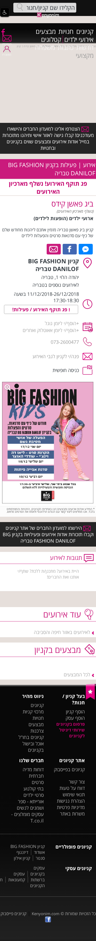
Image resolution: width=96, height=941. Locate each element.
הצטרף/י (6, 44)
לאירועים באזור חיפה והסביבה (62, 632)
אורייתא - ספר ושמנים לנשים (30, 804)
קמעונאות (16, 880)
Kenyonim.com (45, 913)
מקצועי (85, 55)
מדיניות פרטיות (71, 807)
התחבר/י (6, 54)
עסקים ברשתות (29, 877)
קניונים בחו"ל (31, 737)
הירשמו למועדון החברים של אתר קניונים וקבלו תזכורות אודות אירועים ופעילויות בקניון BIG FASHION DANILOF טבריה (48, 534)
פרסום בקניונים (70, 724)
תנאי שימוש (74, 794)
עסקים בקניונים (37, 871)
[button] (4, 12)
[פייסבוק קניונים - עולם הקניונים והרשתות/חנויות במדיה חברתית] (2, 32)
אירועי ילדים (79, 39)
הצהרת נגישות (71, 801)
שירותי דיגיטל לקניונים (72, 733)
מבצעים (46, 31)
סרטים (38, 782)
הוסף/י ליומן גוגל (60, 323)
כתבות (66, 47)
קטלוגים (51, 39)
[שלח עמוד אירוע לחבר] (54, 248)
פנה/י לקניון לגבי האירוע (56, 356)
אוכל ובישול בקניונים (33, 746)
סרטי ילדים (33, 795)
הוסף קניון (75, 711)
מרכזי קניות (33, 711)
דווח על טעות (72, 788)
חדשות (85, 47)
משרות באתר (72, 813)
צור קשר (77, 781)
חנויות (66, 31)
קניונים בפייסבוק (69, 769)
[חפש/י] (20, 7)
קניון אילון (22, 858)
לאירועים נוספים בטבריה (56, 285)
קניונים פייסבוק (13, 913)
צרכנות (37, 731)
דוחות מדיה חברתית (33, 772)
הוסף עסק (75, 718)
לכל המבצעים (77, 674)
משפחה (45, 47)
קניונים (85, 31)
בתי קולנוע (33, 788)
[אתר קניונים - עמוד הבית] (91, 698)
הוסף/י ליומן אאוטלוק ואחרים (49, 330)
